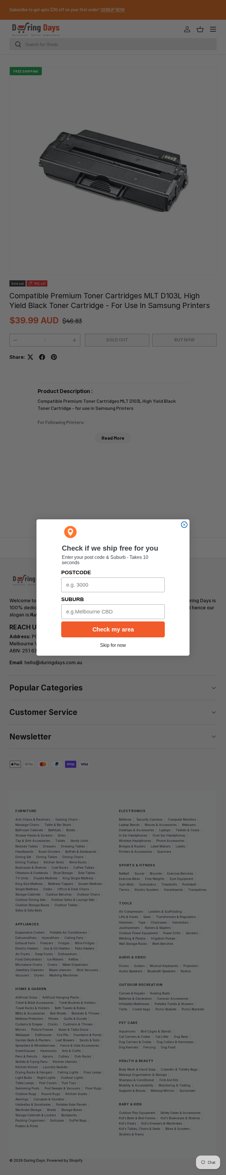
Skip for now (113, 645)
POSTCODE (76, 572)
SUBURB (72, 599)
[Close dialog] (184, 525)
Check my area (113, 629)
